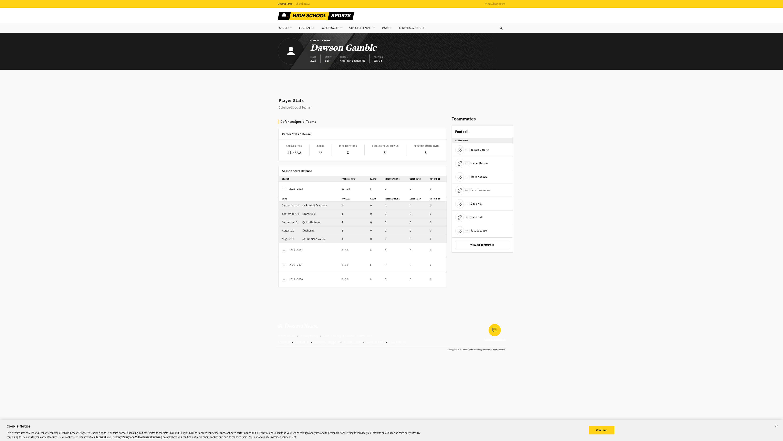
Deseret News (285, 4)
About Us (284, 342)
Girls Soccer (330, 28)
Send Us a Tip (375, 342)
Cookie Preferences (358, 336)
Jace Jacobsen (477, 231)
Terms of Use (286, 336)
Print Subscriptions (494, 4)
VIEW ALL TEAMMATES (482, 245)
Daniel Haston (477, 163)
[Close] (776, 426)
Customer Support (326, 342)
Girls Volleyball (360, 28)
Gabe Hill (474, 204)
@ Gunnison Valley (303, 239)
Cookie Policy (332, 336)
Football (305, 28)
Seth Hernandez (478, 190)
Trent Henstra (476, 177)
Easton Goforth (477, 150)
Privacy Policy (309, 336)
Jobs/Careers (352, 342)
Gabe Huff (474, 217)
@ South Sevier (301, 222)
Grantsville (299, 214)
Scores (411, 28)
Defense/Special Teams (295, 107)
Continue (601, 430)
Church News (303, 4)
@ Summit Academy (304, 205)
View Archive (397, 342)
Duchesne (298, 231)
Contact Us (301, 342)
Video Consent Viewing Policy (152, 437)
